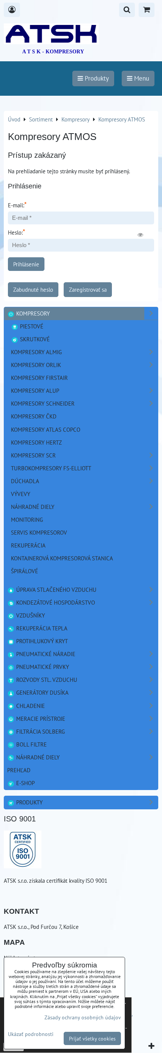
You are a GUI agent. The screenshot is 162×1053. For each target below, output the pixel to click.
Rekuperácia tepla (41, 628)
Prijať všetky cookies (92, 1038)
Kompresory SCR (33, 455)
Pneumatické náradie (45, 654)
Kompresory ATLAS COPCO (45, 429)
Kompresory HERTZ (36, 442)
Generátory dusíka (42, 692)
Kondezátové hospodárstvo (55, 602)
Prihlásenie (26, 264)
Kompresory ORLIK (36, 365)
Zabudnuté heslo (33, 289)
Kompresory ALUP (35, 390)
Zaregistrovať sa (88, 289)
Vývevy (20, 494)
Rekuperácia (28, 545)
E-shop (25, 783)
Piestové (30, 326)
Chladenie (30, 705)
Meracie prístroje (40, 718)
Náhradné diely (37, 757)
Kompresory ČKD (34, 416)
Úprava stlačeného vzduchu (55, 589)
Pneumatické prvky (42, 666)
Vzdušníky (30, 615)
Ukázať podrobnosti (30, 1034)
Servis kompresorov (39, 532)
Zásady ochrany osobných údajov (82, 1017)
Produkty (29, 802)
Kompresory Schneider (43, 403)
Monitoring (27, 519)
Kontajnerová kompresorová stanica (62, 558)
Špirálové (24, 571)
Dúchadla (25, 481)
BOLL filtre (31, 744)
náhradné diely (32, 506)
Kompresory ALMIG (36, 352)
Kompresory (32, 313)
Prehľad (19, 770)
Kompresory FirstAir (39, 377)
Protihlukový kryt (41, 641)
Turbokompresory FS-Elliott (51, 468)
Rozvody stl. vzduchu (46, 679)
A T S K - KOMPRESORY (53, 51)
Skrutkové (34, 339)
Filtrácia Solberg (40, 731)
